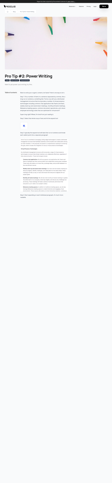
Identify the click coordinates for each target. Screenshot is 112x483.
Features (81, 6)
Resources (72, 6)
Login (95, 6)
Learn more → (71, 1)
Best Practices (14, 80)
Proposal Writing (25, 80)
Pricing (89, 6)
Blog (14, 11)
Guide (7, 80)
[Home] (7, 12)
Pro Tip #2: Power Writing (27, 11)
